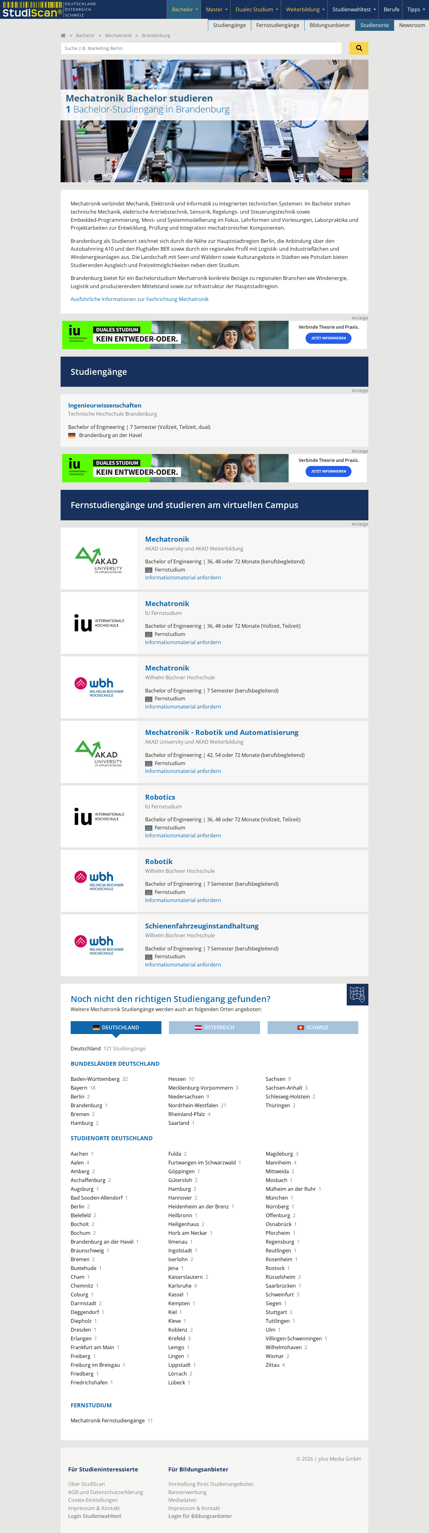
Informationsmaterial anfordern (183, 577)
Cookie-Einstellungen (93, 1500)
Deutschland (120, 1027)
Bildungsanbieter (330, 25)
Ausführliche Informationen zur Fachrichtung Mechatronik (140, 299)
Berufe (391, 9)
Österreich (219, 1027)
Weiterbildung (303, 9)
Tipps (413, 9)
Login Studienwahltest (94, 1516)
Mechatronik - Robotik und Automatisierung (221, 732)
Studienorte (375, 25)
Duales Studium (254, 9)
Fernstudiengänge (277, 25)
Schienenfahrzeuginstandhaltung (201, 926)
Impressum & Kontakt (94, 1508)
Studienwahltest (352, 9)
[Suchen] (359, 48)
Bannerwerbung (187, 1492)
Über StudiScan (86, 1484)
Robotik (159, 861)
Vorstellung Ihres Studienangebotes (210, 1484)
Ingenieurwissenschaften (104, 405)
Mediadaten (182, 1500)
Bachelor (182, 9)
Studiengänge (229, 25)
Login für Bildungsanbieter (200, 1516)
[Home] (63, 35)
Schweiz (317, 1027)
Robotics (160, 797)
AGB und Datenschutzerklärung (105, 1492)
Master (214, 9)
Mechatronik (118, 35)
